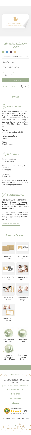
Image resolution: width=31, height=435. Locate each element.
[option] (15, 21)
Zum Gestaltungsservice (11, 224)
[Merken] (23, 86)
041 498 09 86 (8, 386)
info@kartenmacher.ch (22, 386)
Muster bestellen (9, 86)
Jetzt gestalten (15, 80)
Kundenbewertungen (15, 389)
